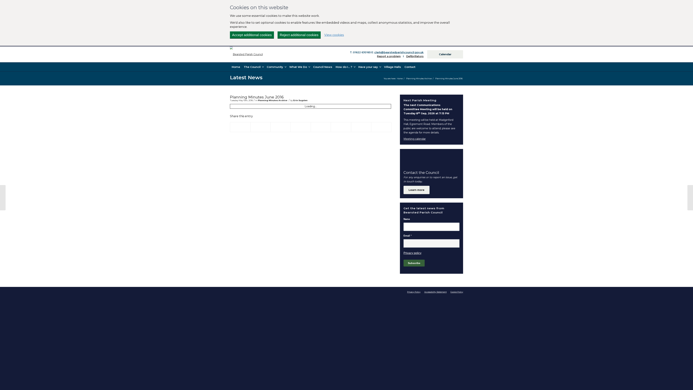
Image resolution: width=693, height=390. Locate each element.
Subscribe (414, 263)
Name (407, 219)
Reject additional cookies (299, 35)
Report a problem (389, 56)
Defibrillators (415, 56)
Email (408, 235)
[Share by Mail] (381, 127)
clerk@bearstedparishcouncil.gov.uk (399, 52)
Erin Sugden (300, 100)
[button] (345, 67)
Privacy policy (412, 253)
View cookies (334, 35)
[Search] (461, 67)
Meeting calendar (415, 138)
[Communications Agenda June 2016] (3, 197)
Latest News (246, 77)
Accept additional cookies (252, 35)
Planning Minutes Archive (272, 100)
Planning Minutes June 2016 (257, 97)
